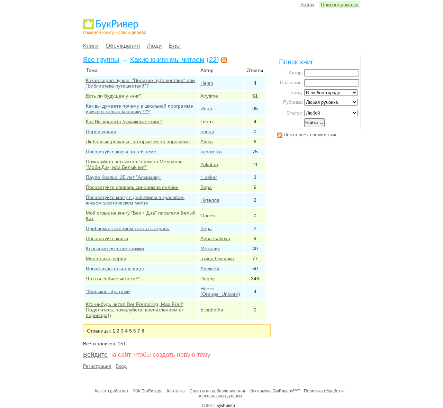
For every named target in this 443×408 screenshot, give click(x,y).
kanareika (211, 151)
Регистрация (97, 366)
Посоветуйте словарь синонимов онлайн (132, 187)
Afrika (206, 141)
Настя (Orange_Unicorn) (220, 291)
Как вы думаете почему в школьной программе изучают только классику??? (139, 108)
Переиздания (101, 131)
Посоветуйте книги (107, 238)
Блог (175, 46)
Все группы (101, 59)
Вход (121, 366)
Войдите (95, 354)
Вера (206, 187)
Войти (307, 4)
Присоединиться (340, 4)
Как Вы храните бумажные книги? (124, 121)
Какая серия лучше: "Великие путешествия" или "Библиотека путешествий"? (140, 83)
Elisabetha (211, 309)
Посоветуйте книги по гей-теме (121, 151)
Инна (206, 108)
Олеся (207, 215)
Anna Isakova (215, 238)
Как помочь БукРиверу (271, 391)
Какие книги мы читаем (167, 59)
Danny (207, 278)
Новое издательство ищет (115, 268)
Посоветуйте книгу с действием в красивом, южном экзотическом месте (135, 200)
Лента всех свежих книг (310, 134)
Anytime (209, 96)
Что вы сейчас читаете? (113, 278)
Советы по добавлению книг (217, 391)
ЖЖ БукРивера (148, 391)
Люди (154, 46)
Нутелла (209, 200)
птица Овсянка (217, 258)
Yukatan (209, 164)
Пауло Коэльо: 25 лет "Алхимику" (123, 177)
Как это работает (112, 391)
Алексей (209, 268)
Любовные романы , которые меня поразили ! (138, 141)
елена (207, 131)
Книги (91, 46)
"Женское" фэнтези (108, 291)
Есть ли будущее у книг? (114, 96)
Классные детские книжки (115, 248)
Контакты (176, 391)
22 (213, 59)
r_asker (208, 177)
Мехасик (210, 248)
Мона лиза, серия (106, 258)
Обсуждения (123, 46)
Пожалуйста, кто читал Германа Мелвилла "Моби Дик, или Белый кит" (134, 164)
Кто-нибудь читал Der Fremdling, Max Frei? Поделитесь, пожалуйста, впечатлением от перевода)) (135, 309)
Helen (206, 83)
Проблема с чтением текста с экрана (128, 228)
